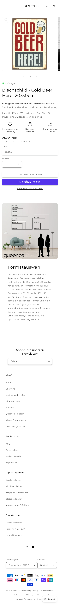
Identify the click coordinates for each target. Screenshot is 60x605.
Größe (5, 146)
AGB (8, 444)
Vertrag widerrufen (16, 395)
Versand (16, 142)
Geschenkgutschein (16, 426)
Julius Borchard (14, 535)
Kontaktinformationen (25, 599)
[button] (6, 6)
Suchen (9, 382)
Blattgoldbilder (14, 499)
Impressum (11, 462)
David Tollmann (14, 522)
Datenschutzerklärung (23, 595)
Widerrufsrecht (14, 456)
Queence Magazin (15, 414)
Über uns (10, 389)
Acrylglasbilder (13, 480)
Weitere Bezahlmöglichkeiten (30, 188)
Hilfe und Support (15, 401)
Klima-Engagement (16, 420)
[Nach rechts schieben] (36, 76)
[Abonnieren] (49, 361)
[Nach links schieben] (24, 76)
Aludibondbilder (14, 486)
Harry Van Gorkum (15, 529)
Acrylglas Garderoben (17, 492)
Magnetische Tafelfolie (17, 505)
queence (17, 591)
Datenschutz (12, 450)
